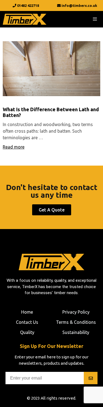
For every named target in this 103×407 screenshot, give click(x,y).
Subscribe (91, 378)
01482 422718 (27, 5)
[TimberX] (24, 19)
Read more (13, 146)
